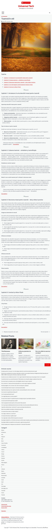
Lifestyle (3, 469)
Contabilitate (3, 447)
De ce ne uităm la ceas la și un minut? (43, 352)
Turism (2, 492)
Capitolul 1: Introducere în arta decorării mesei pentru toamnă (18, 78)
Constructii (3, 445)
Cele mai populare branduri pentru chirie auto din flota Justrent (13, 403)
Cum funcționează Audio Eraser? (7, 394)
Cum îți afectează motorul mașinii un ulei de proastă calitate (13, 387)
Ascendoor (34, 527)
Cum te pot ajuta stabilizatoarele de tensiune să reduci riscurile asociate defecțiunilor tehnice (19, 405)
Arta (2, 434)
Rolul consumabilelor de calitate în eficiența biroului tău (12, 409)
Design (2, 454)
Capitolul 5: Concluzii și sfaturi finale (12, 87)
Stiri (2, 484)
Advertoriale (4, 504)
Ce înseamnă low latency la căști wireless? (9, 411)
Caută (47, 365)
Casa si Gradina (4, 443)
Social (2, 479)
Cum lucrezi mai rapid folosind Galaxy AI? (9, 392)
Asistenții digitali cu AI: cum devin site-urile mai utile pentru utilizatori (15, 385)
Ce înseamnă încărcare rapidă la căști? (8, 415)
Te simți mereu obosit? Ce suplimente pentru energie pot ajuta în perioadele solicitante (18, 398)
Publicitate (3, 473)
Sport (2, 482)
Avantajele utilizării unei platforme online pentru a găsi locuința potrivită (15, 422)
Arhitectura (3, 432)
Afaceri (2, 430)
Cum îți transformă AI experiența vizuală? (9, 400)
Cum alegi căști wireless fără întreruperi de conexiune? (12, 418)
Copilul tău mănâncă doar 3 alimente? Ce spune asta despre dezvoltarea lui (16, 407)
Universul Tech (26, 6)
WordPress (45, 527)
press (3, 21)
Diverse (2, 456)
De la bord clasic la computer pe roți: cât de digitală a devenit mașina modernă (16, 381)
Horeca (2, 464)
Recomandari (4, 16)
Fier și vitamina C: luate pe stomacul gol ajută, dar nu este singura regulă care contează (18, 383)
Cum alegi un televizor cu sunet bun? (8, 413)
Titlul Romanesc (5, 351)
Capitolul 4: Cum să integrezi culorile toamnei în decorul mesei (18, 84)
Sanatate (3, 477)
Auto (2, 438)
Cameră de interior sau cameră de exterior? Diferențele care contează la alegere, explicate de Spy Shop (21, 379)
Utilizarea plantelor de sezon (24, 352)
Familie (2, 460)
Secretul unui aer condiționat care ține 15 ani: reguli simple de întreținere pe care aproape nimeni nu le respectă (23, 377)
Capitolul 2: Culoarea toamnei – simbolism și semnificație (17, 80)
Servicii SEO (4, 508)
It (1, 467)
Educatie (3, 458)
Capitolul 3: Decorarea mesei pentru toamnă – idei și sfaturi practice (19, 82)
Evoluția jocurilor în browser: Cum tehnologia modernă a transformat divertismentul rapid (19, 371)
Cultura (2, 449)
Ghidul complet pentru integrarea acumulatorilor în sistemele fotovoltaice (15, 424)
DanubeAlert (16, 144)
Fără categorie (4, 462)
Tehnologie (3, 486)
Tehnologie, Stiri (4, 488)
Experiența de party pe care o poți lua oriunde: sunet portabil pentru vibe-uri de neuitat (18, 390)
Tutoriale (3, 495)
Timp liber (3, 490)
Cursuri (2, 451)
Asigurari (3, 436)
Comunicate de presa (6, 506)
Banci (2, 441)
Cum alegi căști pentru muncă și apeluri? (9, 396)
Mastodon (3, 511)
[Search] (50, 13)
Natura (2, 471)
